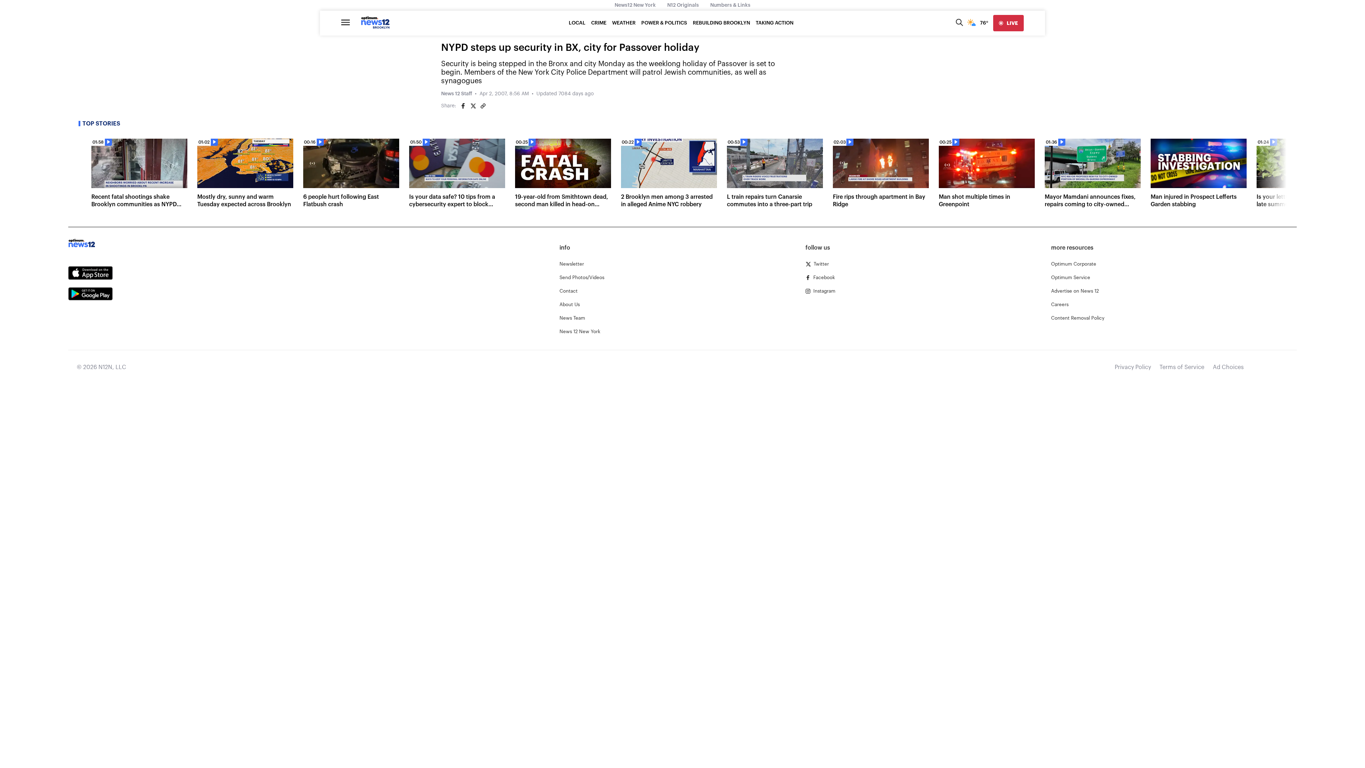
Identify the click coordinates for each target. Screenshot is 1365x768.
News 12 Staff (456, 93)
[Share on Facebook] (463, 106)
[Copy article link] (483, 106)
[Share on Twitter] (473, 106)
